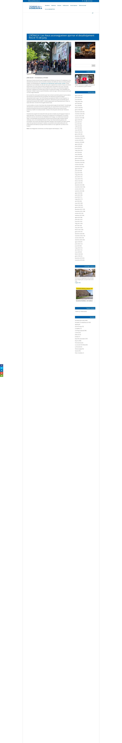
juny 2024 (77, 148)
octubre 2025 (78, 115)
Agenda (77, 324)
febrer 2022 (78, 205)
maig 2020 (77, 248)
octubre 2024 (78, 140)
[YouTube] (86, 1)
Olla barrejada (78, 349)
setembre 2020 (78, 239)
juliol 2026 (77, 97)
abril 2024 (77, 152)
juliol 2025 (77, 122)
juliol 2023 (77, 170)
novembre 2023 (78, 162)
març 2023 (77, 179)
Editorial (77, 334)
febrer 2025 (78, 132)
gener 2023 (77, 183)
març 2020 (77, 252)
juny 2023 (77, 172)
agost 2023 (77, 168)
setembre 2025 (78, 118)
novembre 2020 (78, 235)
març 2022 (77, 203)
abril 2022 (77, 201)
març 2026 (77, 105)
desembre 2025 (78, 111)
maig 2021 (77, 223)
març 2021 (77, 227)
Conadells (77, 328)
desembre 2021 (78, 209)
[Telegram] (89, 1)
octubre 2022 (78, 189)
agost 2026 (77, 95)
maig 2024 (77, 150)
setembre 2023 (78, 166)
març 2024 (77, 154)
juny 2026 (77, 99)
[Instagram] (88, 1)
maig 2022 (77, 199)
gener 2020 (77, 256)
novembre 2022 (78, 187)
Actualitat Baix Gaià (79, 320)
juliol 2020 (77, 244)
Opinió (76, 351)
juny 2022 (77, 197)
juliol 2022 (77, 195)
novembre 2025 (78, 113)
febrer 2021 (78, 229)
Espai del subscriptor (80, 338)
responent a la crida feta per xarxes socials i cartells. (53, 83)
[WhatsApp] (91, 1)
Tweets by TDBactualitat (81, 311)
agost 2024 (77, 144)
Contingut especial (79, 330)
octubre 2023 (78, 164)
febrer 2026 (78, 107)
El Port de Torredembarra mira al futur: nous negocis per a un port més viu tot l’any (84, 279)
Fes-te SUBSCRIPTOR (50, 9)
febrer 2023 (78, 181)
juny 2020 (77, 246)
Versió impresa (73, 5)
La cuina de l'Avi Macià (80, 344)
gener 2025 (77, 134)
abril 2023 (77, 176)
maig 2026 (77, 101)
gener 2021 (77, 231)
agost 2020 (77, 242)
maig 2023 (77, 174)
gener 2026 (77, 109)
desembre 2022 (78, 185)
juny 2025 (77, 124)
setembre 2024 (78, 142)
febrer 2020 (78, 254)
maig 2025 (77, 126)
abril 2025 (77, 128)
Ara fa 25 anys (78, 326)
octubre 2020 (78, 237)
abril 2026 (77, 103)
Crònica (77, 332)
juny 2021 (77, 221)
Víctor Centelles (78, 353)
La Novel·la (77, 347)
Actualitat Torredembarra (81, 322)
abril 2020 (77, 250)
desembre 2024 (78, 136)
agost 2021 (77, 217)
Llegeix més (78, 282)
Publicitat (53, 5)
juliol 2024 (77, 146)
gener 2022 (77, 207)
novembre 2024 (78, 138)
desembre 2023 (78, 160)
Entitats (77, 336)
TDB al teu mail (82, 5)
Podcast (59, 5)
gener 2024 (77, 158)
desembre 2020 (78, 233)
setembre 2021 (78, 215)
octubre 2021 (78, 213)
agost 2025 (77, 120)
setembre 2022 (78, 191)
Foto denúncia (78, 342)
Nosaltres (47, 5)
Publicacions (66, 5)
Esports (77, 340)
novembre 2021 (78, 211)
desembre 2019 (78, 258)
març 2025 (77, 130)
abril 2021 (77, 225)
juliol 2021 (77, 219)
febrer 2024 (78, 156)
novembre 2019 (78, 260)
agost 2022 (77, 193)
